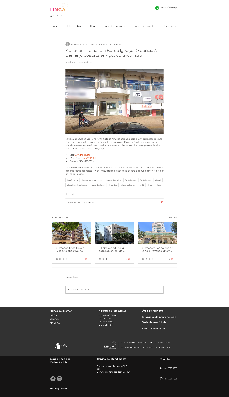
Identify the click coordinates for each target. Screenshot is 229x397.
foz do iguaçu (145, 180)
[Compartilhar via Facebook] (66, 194)
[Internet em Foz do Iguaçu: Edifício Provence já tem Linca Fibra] (157, 233)
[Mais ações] (162, 44)
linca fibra (113, 185)
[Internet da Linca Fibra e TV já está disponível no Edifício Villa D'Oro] (71, 233)
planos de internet (128, 185)
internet (158, 180)
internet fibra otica (114, 180)
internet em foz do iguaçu (92, 180)
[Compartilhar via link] (73, 194)
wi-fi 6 (142, 185)
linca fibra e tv (72, 180)
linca (150, 185)
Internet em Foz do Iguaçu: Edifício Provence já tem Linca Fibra (157, 250)
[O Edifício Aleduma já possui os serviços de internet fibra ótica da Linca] (114, 233)
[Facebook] (53, 378)
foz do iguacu (130, 180)
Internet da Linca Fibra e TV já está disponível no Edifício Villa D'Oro (70, 250)
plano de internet (98, 185)
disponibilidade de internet (77, 185)
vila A (159, 185)
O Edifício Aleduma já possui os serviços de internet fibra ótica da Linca (111, 250)
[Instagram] (59, 378)
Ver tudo (173, 217)
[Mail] (157, 8)
